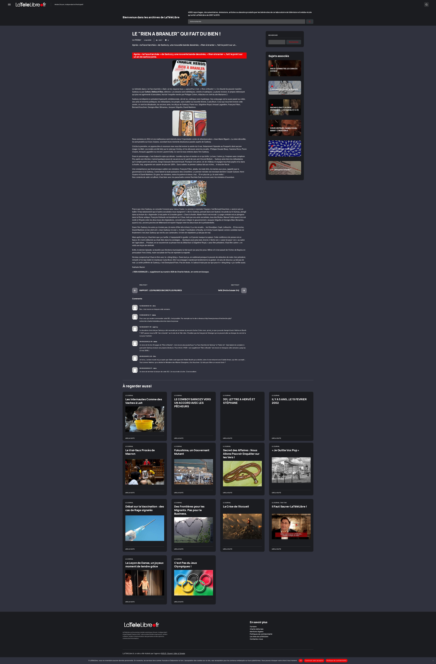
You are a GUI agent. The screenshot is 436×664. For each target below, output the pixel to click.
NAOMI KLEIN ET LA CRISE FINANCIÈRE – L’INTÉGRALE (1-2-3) (284, 108)
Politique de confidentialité (336, 660)
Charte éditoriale (256, 629)
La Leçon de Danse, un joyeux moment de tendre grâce (144, 564)
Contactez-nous (256, 639)
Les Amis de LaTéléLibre (259, 636)
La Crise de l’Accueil (236, 506)
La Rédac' (136, 40)
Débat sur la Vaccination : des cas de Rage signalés (144, 508)
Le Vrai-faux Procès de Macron (140, 452)
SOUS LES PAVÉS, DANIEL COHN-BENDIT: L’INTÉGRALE (283, 129)
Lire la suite (130, 438)
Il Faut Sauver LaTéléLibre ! (289, 506)
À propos (253, 626)
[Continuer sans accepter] (433, 660)
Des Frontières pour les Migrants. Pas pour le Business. (189, 510)
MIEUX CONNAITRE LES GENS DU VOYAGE (283, 69)
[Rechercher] (309, 21)
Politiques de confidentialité (261, 634)
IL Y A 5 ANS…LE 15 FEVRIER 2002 (289, 401)
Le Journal (129, 395)
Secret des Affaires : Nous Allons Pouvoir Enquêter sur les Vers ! (241, 453)
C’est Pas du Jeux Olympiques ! (185, 564)
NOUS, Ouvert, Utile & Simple (173, 653)
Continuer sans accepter (314, 660)
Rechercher (273, 35)
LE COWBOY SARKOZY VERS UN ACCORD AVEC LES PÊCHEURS (192, 402)
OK (301, 660)
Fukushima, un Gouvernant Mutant (191, 452)
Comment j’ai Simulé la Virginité (284, 89)
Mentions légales (256, 631)
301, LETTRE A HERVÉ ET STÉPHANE (239, 401)
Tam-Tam (283, 503)
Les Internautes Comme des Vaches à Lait (143, 401)
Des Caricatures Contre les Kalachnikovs (282, 150)
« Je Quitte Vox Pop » (285, 450)
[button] (9, 4)
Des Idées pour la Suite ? (280, 169)
